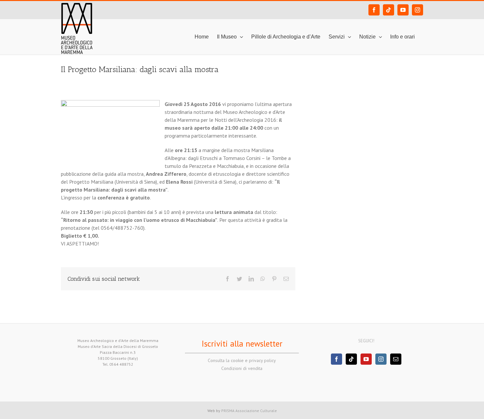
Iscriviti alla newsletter (242, 343)
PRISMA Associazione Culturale (249, 410)
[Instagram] (381, 359)
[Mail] (395, 359)
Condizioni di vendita (241, 368)
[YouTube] (366, 359)
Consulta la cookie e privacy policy (242, 360)
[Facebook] (336, 359)
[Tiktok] (351, 359)
